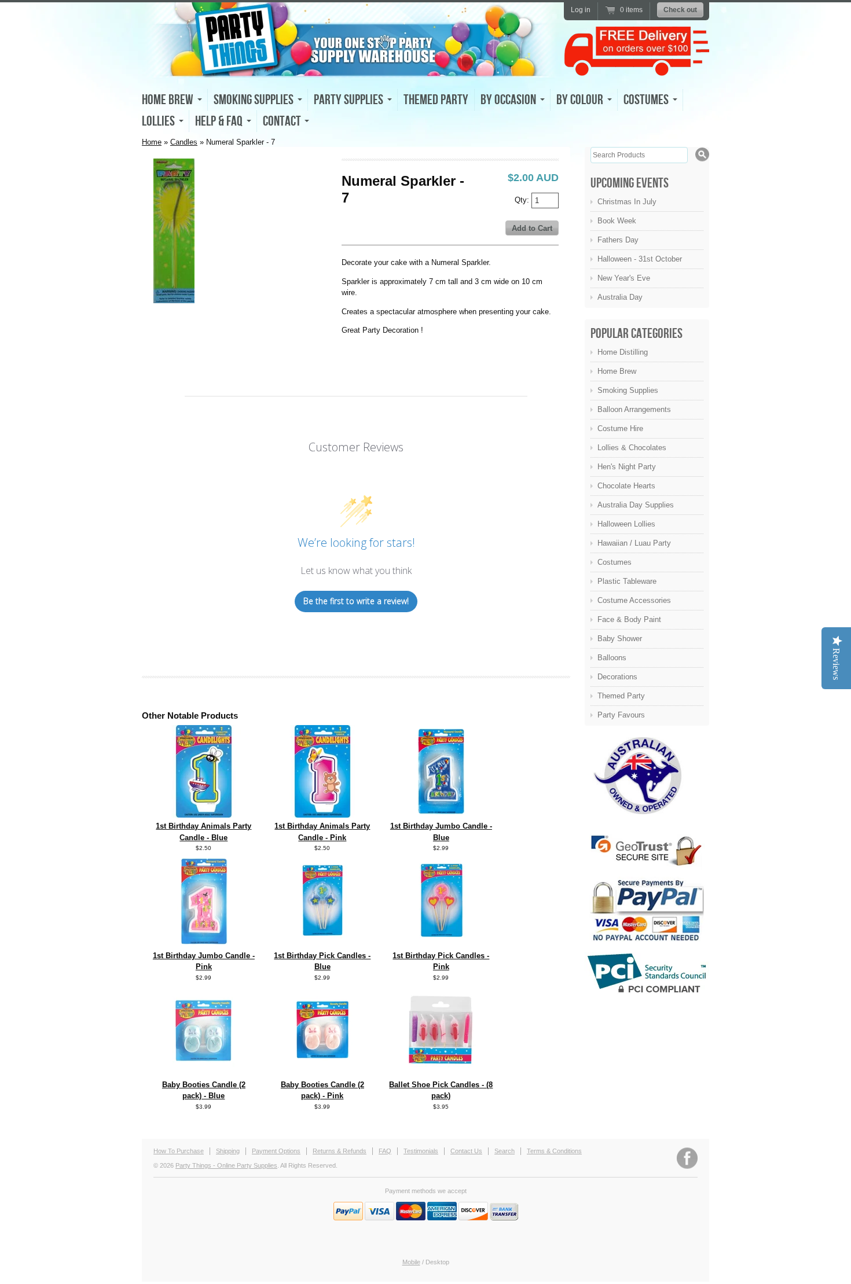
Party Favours (621, 715)
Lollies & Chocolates (631, 447)
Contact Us (466, 1150)
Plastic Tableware (626, 581)
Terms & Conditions (554, 1150)
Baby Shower (619, 638)
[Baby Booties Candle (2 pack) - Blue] (203, 1073)
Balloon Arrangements (634, 409)
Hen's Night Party (626, 466)
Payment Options (276, 1150)
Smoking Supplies (627, 390)
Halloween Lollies (626, 524)
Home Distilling (622, 352)
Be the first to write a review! (356, 600)
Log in (580, 10)
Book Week (616, 220)
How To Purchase (178, 1150)
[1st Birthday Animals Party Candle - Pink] (322, 815)
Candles (183, 142)
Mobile (411, 1262)
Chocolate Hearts (626, 485)
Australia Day (620, 297)
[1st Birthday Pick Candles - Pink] (441, 944)
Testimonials (421, 1150)
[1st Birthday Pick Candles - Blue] (322, 944)
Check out (680, 10)
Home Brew (616, 371)
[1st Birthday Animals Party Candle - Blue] (203, 815)
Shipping (228, 1150)
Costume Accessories (634, 600)
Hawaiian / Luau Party (634, 543)
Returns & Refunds (339, 1150)
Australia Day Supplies (635, 505)
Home (152, 142)
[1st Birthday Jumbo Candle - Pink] (203, 944)
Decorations (617, 676)
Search (504, 1150)
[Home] (350, 67)
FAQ (385, 1150)
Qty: (523, 199)
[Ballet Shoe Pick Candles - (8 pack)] (441, 1073)
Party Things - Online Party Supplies (226, 1165)
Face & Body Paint (629, 619)
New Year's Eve (623, 278)
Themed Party (436, 99)
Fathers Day (618, 240)
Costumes (614, 562)
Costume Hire (620, 428)
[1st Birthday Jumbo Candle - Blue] (441, 815)
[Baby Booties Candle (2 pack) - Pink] (322, 1073)
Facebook (687, 1158)
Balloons (611, 657)
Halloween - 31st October (639, 259)
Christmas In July (626, 201)
